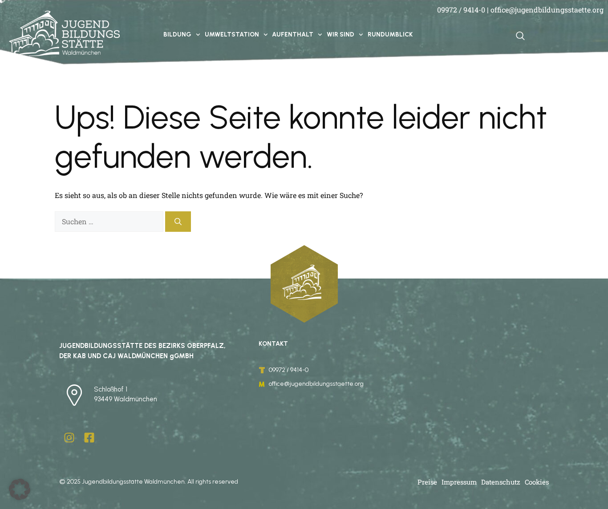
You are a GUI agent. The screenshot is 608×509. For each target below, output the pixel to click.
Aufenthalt (292, 34)
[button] (19, 489)
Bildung (177, 34)
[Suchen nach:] (110, 221)
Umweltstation (232, 34)
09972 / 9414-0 (461, 9)
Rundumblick (390, 34)
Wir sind (340, 34)
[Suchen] (178, 221)
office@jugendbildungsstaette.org (547, 9)
